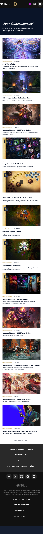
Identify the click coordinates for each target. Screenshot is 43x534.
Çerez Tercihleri (21, 516)
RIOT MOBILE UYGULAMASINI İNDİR (21, 466)
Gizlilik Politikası (21, 499)
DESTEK (21, 460)
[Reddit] (34, 476)
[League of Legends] (15, 4)
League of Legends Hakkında (21, 449)
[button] (21, 53)
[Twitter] (15, 476)
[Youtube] (9, 476)
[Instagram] (21, 476)
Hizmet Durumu (21, 455)
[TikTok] (28, 476)
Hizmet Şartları (21, 505)
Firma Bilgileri (21, 510)
